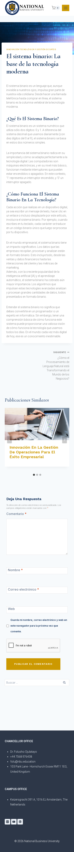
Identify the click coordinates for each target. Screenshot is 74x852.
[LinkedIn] (20, 821)
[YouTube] (14, 821)
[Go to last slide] (9, 439)
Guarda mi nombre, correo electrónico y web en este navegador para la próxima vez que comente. (38, 625)
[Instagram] (7, 821)
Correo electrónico (23, 589)
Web (11, 609)
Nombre (15, 570)
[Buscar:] (37, 682)
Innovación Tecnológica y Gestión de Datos (31, 49)
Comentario (16, 514)
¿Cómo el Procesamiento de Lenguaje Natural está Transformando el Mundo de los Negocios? (56, 365)
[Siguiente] (64, 439)
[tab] (34, 475)
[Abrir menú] (65, 8)
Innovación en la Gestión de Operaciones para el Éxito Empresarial (33, 452)
